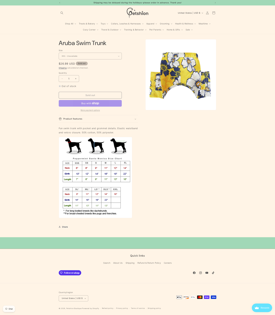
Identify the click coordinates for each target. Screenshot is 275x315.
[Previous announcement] (60, 2)
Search (106, 263)
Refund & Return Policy (149, 263)
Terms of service (138, 308)
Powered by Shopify (90, 308)
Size (61, 50)
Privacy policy (122, 308)
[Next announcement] (215, 2)
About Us (118, 263)
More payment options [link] (90, 110)
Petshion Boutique (74, 308)
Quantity (63, 73)
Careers (168, 263)
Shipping (63, 68)
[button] (62, 13)
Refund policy (107, 308)
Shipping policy (154, 308)
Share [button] (65, 227)
